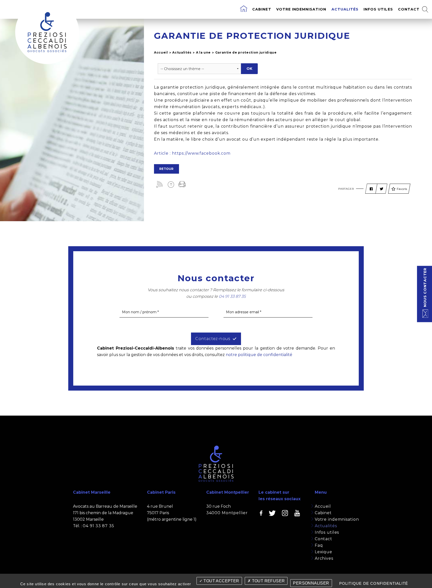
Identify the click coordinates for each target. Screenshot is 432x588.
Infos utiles (378, 9)
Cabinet (261, 9)
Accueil (161, 52)
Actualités (345, 9)
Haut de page (170, 184)
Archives (324, 558)
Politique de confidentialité (373, 583)
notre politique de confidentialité (259, 354)
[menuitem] (244, 9)
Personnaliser (311, 583)
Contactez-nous (212, 338)
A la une (203, 52)
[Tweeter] (381, 189)
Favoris (402, 189)
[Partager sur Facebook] (371, 189)
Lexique (323, 551)
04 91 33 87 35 (98, 525)
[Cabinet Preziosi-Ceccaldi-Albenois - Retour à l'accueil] (47, 32)
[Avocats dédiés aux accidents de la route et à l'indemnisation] (244, 9)
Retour (166, 169)
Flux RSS (159, 184)
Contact (409, 9)
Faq (319, 545)
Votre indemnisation (301, 9)
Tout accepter (220, 581)
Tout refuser (268, 581)
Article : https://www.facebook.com (192, 153)
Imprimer (182, 184)
